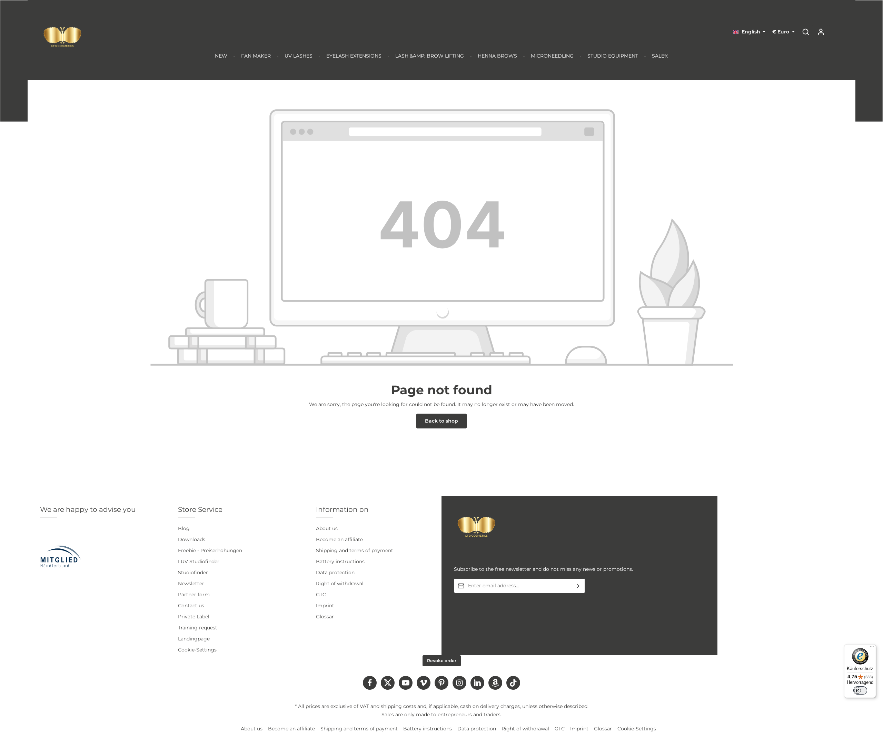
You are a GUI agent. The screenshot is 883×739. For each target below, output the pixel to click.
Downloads (191, 539)
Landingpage (194, 639)
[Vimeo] (423, 683)
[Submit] (578, 585)
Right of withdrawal (340, 583)
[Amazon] (495, 683)
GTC (321, 594)
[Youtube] (406, 683)
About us (327, 528)
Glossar (325, 617)
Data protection (335, 572)
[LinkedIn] (477, 683)
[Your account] (821, 32)
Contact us (191, 606)
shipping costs (398, 706)
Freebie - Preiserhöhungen (210, 550)
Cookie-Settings (197, 650)
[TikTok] (513, 683)
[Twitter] (388, 683)
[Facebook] (370, 683)
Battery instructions (340, 561)
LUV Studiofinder (198, 561)
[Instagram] (459, 683)
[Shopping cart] (836, 32)
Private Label (193, 617)
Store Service (200, 509)
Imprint (325, 606)
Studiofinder (193, 572)
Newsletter (191, 583)
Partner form (194, 594)
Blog (184, 528)
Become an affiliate (339, 539)
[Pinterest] (441, 683)
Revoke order (441, 660)
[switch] (860, 690)
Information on (342, 509)
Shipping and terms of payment (354, 550)
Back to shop (441, 421)
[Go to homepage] (62, 36)
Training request (197, 628)
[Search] (806, 32)
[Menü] (872, 648)
